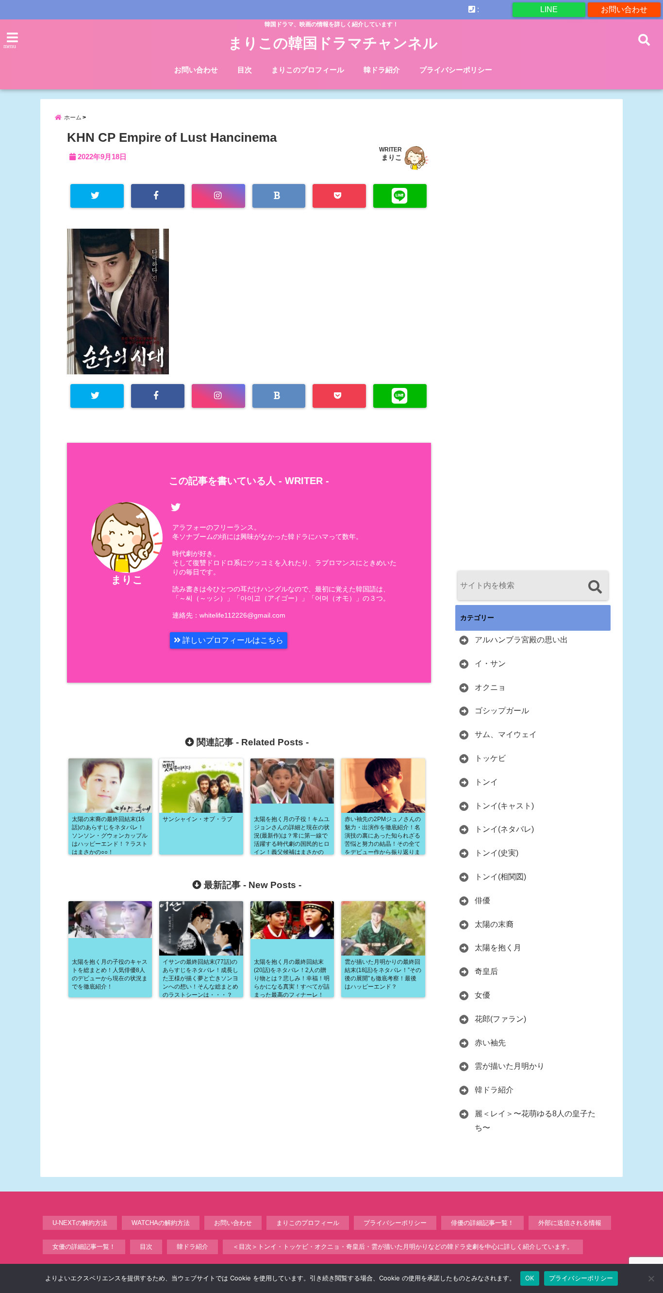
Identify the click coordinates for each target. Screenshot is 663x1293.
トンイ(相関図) (500, 877)
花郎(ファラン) (500, 1019)
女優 (482, 995)
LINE (549, 9)
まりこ (391, 157)
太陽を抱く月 (498, 947)
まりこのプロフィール (307, 70)
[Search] (595, 587)
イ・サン (490, 663)
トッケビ (490, 758)
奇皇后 (486, 971)
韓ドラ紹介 (382, 70)
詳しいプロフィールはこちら (232, 640)
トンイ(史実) (496, 853)
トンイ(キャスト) (504, 806)
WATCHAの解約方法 (161, 1222)
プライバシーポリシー (455, 70)
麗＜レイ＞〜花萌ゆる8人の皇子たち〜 (535, 1120)
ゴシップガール (502, 710)
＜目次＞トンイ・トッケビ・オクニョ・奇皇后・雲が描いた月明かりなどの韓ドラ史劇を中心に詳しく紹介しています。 (402, 1246)
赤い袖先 (490, 1043)
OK (529, 1278)
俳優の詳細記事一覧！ (482, 1222)
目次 (244, 70)
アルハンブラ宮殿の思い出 (521, 640)
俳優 (482, 900)
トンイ (486, 782)
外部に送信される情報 (569, 1222)
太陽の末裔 (494, 924)
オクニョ (490, 687)
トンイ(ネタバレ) (504, 829)
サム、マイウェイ (506, 734)
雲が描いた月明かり (510, 1066)
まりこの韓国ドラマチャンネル (333, 43)
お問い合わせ (624, 9)
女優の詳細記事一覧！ (84, 1246)
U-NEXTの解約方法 (79, 1222)
